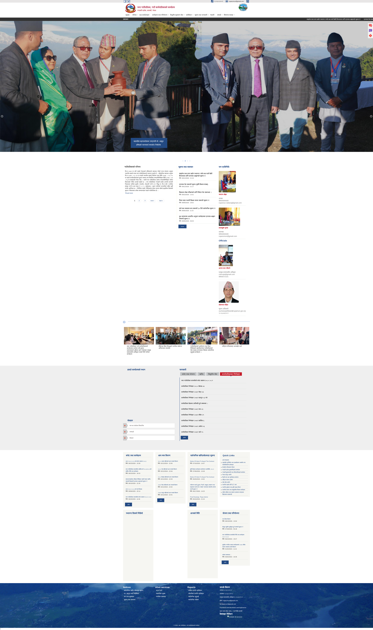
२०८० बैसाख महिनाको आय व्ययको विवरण (168, 477)
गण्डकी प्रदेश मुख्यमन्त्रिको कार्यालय (231, 469)
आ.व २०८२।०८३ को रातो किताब (134, 489)
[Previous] (2, 116)
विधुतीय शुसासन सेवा (176, 15)
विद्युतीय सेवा (212, 374)
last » (161, 200)
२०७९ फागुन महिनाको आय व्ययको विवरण (168, 492)
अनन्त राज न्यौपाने (224, 268)
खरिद (201, 374)
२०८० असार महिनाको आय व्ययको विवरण (168, 461)
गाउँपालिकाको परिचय (132, 167)
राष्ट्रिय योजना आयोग (227, 479)
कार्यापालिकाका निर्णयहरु (231, 374)
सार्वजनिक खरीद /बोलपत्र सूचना (133, 590)
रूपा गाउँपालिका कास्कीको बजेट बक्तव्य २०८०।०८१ (197, 380)
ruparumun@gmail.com (230, 600)
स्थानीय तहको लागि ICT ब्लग (229, 484)
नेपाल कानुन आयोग (226, 474)
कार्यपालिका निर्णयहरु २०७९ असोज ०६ (193, 426)
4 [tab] (190, 161)
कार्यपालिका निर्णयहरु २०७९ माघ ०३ (192, 409)
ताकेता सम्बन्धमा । (226, 554)
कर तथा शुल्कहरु (129, 596)
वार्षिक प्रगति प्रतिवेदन (195, 590)
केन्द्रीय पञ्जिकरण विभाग (228, 467)
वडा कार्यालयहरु (144, 15)
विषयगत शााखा (228, 15)
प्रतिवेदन (189, 15)
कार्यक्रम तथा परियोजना (159, 15)
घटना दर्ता (159, 590)
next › (152, 200)
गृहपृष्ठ (127, 15)
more (182, 226)
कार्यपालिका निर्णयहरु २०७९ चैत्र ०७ (192, 392)
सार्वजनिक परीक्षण (193, 600)
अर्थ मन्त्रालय (225, 460)
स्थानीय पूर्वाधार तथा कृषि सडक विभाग (231, 487)
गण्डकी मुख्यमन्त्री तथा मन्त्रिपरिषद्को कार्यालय (233, 472)
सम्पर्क (219, 15)
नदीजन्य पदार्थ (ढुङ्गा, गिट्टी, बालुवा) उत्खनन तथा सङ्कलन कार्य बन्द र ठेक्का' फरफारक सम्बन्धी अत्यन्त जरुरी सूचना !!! (203, 487)
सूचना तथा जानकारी (201, 15)
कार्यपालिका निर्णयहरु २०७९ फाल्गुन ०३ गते (194, 398)
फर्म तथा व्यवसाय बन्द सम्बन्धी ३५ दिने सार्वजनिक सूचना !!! (197, 208)
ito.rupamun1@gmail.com (228, 604)
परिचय (134, 15)
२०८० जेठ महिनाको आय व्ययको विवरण (167, 469)
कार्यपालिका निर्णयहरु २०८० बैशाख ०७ (192, 386)
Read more (129, 193)
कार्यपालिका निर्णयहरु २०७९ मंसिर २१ (192, 415)
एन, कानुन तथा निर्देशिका (131, 593)
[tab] (149, 425)
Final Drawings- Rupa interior (199, 497)
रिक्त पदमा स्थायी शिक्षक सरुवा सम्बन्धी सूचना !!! (194, 200)
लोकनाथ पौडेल (223, 305)
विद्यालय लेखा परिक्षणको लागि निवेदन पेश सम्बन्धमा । (195, 192)
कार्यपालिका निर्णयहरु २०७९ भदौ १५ (192, 432)
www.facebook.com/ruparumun (236, 607)
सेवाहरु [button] (131, 438)
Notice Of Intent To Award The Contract (202, 461)
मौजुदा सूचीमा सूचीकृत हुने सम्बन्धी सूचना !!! (232, 527)
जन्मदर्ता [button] (131, 432)
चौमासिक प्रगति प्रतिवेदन (196, 593)
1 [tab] (183, 161)
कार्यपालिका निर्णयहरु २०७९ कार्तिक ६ (192, 421)
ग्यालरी (212, 15)
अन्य (184, 438)
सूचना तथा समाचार (129, 600)
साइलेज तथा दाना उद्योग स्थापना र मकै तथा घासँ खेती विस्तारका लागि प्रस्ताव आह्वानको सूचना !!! (286, 19)
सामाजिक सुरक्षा (160, 593)
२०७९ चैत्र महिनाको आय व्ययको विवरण (167, 485)
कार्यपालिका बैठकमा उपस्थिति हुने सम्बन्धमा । (194, 403)
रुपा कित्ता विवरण (226, 519)
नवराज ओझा (223, 194)
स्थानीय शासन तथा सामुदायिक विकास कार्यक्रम (233, 489)
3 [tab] (187, 161)
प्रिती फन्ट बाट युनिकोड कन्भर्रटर (230, 477)
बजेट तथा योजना (188, 374)
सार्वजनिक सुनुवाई (193, 596)
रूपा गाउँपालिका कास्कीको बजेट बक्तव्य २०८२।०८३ (138, 497)
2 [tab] (185, 161)
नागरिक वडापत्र (161, 596)
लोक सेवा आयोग (226, 482)
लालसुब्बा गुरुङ (223, 228)
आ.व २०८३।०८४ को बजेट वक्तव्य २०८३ (136, 461)
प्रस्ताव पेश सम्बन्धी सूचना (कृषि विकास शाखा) (329, 19)
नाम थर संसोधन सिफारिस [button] (136, 425)
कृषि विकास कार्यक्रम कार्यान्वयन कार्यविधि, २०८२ (202, 469)
